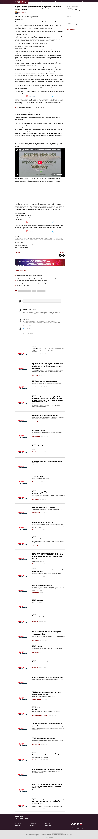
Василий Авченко (36, 436)
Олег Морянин (35, 499)
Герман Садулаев (36, 512)
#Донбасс (60, 1)
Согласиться (49, 837)
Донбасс (34, 290)
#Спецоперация (39, 1)
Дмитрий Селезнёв (36, 699)
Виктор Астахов (35, 683)
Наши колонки (18, 823)
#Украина (47, 1)
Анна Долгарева (36, 576)
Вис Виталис (35, 353)
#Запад (54, 1)
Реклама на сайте (71, 29)
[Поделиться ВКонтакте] (60, 255)
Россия (38, 290)
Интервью (17, 825)
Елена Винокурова (36, 451)
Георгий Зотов (35, 386)
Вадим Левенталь (36, 529)
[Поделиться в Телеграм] (63, 255)
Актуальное (33, 823)
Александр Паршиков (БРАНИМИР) (40, 715)
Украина (43, 290)
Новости (47, 823)
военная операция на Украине (24, 290)
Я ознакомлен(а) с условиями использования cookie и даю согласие (50, 835)
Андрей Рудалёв (36, 545)
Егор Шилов (35, 375)
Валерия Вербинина (36, 421)
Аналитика (32, 825)
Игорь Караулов (35, 652)
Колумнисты (48, 825)
